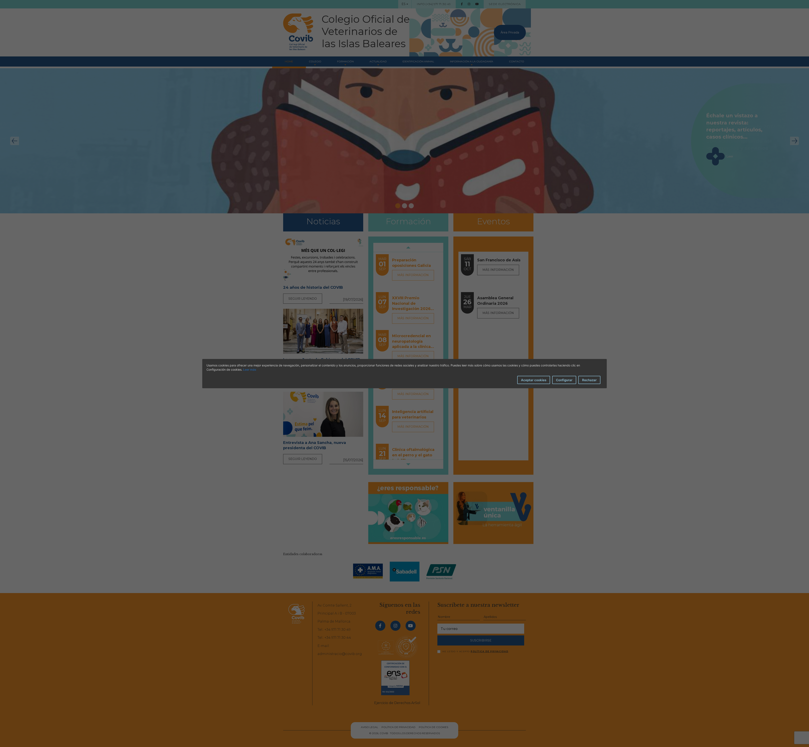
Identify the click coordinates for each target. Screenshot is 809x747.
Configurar (564, 380)
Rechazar (589, 380)
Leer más (249, 369)
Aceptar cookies (533, 380)
